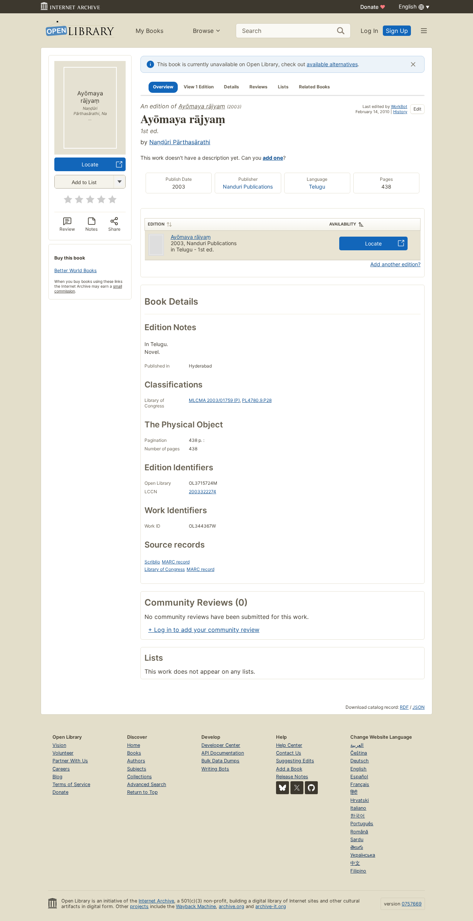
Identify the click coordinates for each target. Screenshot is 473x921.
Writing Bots (215, 769)
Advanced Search (146, 784)
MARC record (176, 562)
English (358, 769)
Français (359, 784)
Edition (156, 224)
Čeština (358, 753)
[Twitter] (296, 787)
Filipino (358, 871)
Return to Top (142, 792)
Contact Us (288, 753)
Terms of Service (71, 784)
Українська (362, 855)
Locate (90, 164)
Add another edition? (395, 264)
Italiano (358, 808)
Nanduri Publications (248, 186)
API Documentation (222, 753)
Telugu (317, 186)
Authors (136, 760)
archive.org (231, 906)
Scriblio (152, 562)
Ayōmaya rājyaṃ (201, 106)
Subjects (136, 769)
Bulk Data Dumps (220, 760)
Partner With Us (70, 760)
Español (359, 776)
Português (361, 823)
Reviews (258, 86)
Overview (163, 86)
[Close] (413, 64)
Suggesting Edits (295, 760)
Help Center (289, 745)
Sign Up (397, 30)
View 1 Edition (199, 86)
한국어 (357, 816)
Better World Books (75, 270)
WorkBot (399, 106)
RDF (404, 707)
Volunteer (63, 753)
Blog (57, 776)
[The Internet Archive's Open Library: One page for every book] (79, 30)
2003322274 (202, 491)
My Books (149, 30)
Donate (372, 7)
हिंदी (353, 792)
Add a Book (289, 769)
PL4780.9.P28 (257, 400)
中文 (355, 863)
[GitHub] (311, 787)
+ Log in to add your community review (203, 629)
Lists (283, 86)
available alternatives (332, 64)
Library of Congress (164, 569)
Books (134, 753)
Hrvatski (359, 800)
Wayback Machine (196, 906)
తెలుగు (356, 847)
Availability (342, 224)
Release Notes (292, 776)
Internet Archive (156, 901)
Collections (139, 776)
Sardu (356, 839)
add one (273, 158)
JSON (418, 707)
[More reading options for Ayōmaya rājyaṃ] (119, 182)
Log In (369, 30)
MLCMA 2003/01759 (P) (214, 400)
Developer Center (220, 745)
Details (231, 86)
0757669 (412, 904)
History (400, 111)
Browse (203, 30)
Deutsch (359, 760)
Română (359, 831)
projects (139, 906)
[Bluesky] (282, 787)
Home (133, 745)
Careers (61, 769)
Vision (59, 745)
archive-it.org (270, 906)
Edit (417, 109)
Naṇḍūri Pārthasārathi (179, 142)
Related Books (314, 86)
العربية (357, 745)
